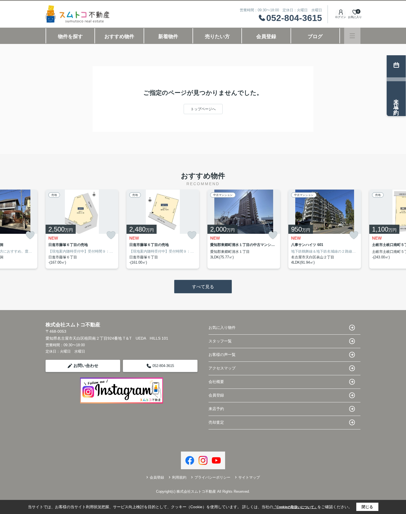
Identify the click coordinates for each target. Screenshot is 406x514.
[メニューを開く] (352, 35)
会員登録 (266, 36)
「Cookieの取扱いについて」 (295, 507)
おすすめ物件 (119, 36)
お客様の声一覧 (222, 354)
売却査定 (216, 422)
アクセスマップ (222, 368)
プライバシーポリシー (212, 477)
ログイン (340, 17)
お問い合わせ (85, 365)
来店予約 (216, 409)
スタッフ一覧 (220, 341)
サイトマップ (249, 477)
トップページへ (203, 109)
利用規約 (179, 477)
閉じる (367, 507)
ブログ (315, 36)
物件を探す (70, 36)
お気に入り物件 (222, 327)
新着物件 (168, 36)
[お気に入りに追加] (30, 235)
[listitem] (81, 229)
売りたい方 (217, 36)
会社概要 (216, 381)
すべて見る (203, 286)
